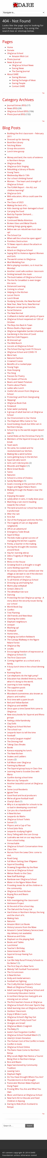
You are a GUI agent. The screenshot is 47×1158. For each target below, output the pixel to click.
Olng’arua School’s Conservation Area (25, 846)
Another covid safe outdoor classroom (25, 271)
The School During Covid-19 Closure (24, 349)
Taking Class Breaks (16, 744)
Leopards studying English (19, 831)
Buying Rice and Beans (17, 894)
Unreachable (13, 843)
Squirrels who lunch (16, 460)
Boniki (10, 747)
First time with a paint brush (20, 699)
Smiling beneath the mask (19, 274)
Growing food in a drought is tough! (24, 564)
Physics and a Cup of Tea (18, 825)
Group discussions (16, 148)
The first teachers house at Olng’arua (24, 1002)
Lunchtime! (12, 945)
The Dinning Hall (15, 741)
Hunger (10, 897)
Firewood (11, 406)
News (9, 108)
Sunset (10, 822)
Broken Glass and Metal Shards (22, 223)
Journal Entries (14, 105)
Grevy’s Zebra (13, 588)
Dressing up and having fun (20, 582)
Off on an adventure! (17, 528)
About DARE (13, 74)
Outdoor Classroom (16, 1011)
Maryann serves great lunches (21, 307)
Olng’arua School (15, 53)
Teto (9, 786)
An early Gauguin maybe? (19, 738)
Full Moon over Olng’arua (19, 762)
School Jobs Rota (15, 828)
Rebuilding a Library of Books (21, 169)
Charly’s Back (13, 801)
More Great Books (15, 469)
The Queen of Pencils (17, 379)
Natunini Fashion (15, 358)
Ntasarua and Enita (16, 936)
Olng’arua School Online (18, 1047)
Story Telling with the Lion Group (22, 834)
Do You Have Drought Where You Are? (25, 1077)
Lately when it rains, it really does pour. (25, 498)
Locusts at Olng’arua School (20, 346)
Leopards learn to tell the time (21, 732)
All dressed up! (14, 340)
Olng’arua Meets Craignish (19, 1026)
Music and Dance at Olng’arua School (24, 1095)
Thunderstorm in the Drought (21, 1080)
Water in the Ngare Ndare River (22, 882)
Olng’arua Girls (14, 193)
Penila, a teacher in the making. (22, 543)
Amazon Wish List (20, 56)
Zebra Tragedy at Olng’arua (20, 555)
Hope (9, 558)
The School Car (14, 235)
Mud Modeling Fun (16, 262)
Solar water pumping (17, 409)
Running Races (14, 672)
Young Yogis (13, 367)
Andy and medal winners (18, 978)
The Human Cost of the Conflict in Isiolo (25, 1041)
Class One (11, 849)
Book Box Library (15, 142)
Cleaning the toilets (16, 618)
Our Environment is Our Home (21, 418)
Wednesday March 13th (18, 175)
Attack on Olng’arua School (20, 250)
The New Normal (15, 313)
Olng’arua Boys (14, 163)
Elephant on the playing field (20, 939)
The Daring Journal (21, 71)
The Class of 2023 (15, 202)
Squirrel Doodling (15, 864)
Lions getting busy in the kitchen (22, 457)
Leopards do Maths (16, 816)
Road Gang (12, 858)
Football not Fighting (17, 981)
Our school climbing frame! (20, 178)
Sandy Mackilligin (15, 481)
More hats (12, 355)
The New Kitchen (15, 753)
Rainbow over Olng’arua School (22, 879)
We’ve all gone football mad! (20, 798)
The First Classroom (16, 657)
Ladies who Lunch (15, 388)
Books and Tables (15, 942)
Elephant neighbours (17, 621)
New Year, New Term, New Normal (23, 304)
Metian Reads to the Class (19, 873)
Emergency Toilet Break (18, 531)
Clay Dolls (11, 723)
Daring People (18, 83)
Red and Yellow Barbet (17, 702)
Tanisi (10, 472)
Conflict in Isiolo (14, 1044)
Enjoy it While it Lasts (17, 1014)
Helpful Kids (12, 217)
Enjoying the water (16, 496)
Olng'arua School (15, 111)
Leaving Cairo (13, 1071)
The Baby (11, 1029)
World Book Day (14, 606)
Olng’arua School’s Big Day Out (21, 1017)
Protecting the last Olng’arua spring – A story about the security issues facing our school (25, 600)
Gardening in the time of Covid (21, 334)
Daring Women (19, 77)
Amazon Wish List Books (18, 924)
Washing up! (13, 627)
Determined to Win (16, 951)
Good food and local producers (22, 795)
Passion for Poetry (16, 376)
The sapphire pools (16, 687)
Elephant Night (14, 1074)
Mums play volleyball (17, 585)
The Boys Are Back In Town (19, 325)
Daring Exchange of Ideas (24, 80)
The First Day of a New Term (20, 966)
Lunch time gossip (15, 151)
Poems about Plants (16, 385)
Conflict (10, 609)
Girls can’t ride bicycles (18, 463)
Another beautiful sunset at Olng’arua (25, 783)
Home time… (13, 633)
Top (43, 93)
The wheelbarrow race (17, 591)
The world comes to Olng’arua (21, 259)
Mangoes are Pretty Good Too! (21, 1020)
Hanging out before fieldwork (21, 636)
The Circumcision (15, 972)
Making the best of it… (17, 205)
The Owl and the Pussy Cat (19, 909)
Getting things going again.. (20, 226)
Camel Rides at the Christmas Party (23, 436)
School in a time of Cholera (19, 478)
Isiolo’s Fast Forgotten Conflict (21, 1032)
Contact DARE (18, 86)
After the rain (13, 513)
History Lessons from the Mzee (21, 927)
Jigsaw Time (12, 792)
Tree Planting (13, 612)
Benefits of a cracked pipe (19, 364)
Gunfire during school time (20, 777)
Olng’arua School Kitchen (19, 726)
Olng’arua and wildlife (17, 705)
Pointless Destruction (17, 241)
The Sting (11, 373)
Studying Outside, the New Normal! (23, 301)
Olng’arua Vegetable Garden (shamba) (25, 331)
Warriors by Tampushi (17, 780)
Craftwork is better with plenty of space (25, 316)
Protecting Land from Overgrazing (23, 397)
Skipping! (11, 400)
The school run (14, 729)
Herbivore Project (15, 903)
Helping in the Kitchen (17, 292)
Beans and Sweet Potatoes (19, 382)
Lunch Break (13, 298)
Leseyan (11, 624)
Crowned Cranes (15, 361)
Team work (12, 445)
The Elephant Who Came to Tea (22, 421)
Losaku (10, 648)
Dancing (11, 594)
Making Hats (13, 918)
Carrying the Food (15, 211)
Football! (11, 735)
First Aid (11, 516)
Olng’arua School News (23, 65)
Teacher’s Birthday (16, 948)
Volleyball (11, 630)
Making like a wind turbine (19, 454)
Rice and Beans (14, 1062)
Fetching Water (14, 145)
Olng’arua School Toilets (18, 819)
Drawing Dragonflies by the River (22, 867)
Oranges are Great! (16, 1023)
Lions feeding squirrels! (18, 567)
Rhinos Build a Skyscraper (19, 328)
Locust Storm (13, 295)
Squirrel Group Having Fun (19, 954)
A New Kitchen (14, 813)
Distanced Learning (16, 286)
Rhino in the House (16, 561)
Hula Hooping (13, 370)
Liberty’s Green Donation (19, 1038)
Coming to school (15, 289)
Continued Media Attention (20, 220)
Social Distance (14, 310)
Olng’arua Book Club (16, 403)
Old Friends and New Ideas (19, 615)
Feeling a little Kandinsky (18, 720)
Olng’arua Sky (13, 645)
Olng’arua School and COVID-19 (22, 352)
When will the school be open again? (24, 238)
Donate (10, 50)
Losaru (10, 759)
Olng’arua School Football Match (22, 1035)
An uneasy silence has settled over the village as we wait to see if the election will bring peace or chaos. (25, 573)
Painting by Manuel (16, 765)
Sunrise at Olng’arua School (20, 870)
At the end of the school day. (20, 906)
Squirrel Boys (13, 534)
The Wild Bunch (14, 343)
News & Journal (14, 62)
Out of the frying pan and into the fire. (25, 519)
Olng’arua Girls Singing (18, 166)
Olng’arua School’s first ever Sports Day (25, 1005)
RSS (24, 105)
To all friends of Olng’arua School (22, 579)
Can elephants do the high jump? (22, 675)
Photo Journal (13, 59)
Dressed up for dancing (18, 139)
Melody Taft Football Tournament (23, 969)
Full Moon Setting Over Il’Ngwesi (22, 861)
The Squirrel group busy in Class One (24, 768)
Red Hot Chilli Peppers (17, 337)
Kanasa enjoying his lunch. (19, 750)
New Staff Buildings (16, 876)
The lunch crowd (15, 690)
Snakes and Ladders (16, 756)
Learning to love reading (18, 684)
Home (10, 47)
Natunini (11, 475)
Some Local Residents (17, 789)
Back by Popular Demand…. (20, 214)
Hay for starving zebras (18, 552)
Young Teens (13, 172)
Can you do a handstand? (19, 810)
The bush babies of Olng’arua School (24, 277)
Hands (10, 957)
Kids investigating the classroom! (22, 900)
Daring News (18, 68)
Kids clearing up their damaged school (25, 208)
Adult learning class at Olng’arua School (25, 1008)
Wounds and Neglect (17, 466)
